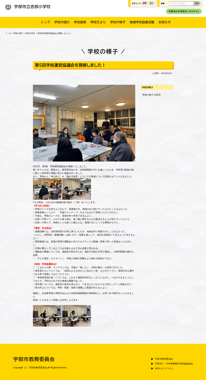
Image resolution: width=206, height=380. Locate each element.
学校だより (98, 22)
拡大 (151, 3)
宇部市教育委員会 (164, 359)
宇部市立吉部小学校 (32, 6)
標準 (145, 3)
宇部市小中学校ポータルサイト (184, 11)
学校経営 (80, 22)
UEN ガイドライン (164, 368)
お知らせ (164, 22)
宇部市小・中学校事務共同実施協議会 (174, 363)
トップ (45, 22)
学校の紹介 (62, 22)
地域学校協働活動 (142, 22)
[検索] (196, 3)
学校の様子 (117, 22)
